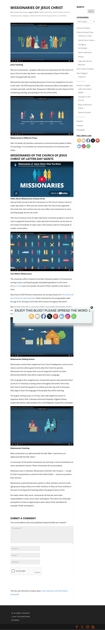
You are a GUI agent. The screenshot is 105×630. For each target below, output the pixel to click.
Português (81, 130)
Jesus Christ (17, 286)
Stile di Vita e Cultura (86, 40)
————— (81, 81)
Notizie (81, 57)
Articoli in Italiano (83, 28)
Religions (26, 16)
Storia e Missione (85, 52)
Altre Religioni (82, 73)
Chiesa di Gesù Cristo (85, 32)
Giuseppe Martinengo (20, 12)
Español (80, 121)
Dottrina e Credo (84, 36)
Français (80, 125)
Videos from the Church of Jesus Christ (43, 16)
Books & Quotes (84, 112)
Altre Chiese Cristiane (85, 69)
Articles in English (83, 85)
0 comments (62, 16)
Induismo (82, 77)
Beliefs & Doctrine (46, 12)
